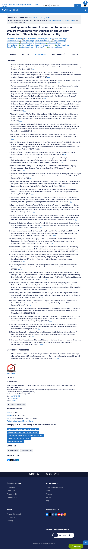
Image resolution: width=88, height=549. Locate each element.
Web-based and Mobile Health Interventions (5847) (23, 432)
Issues (48, 497)
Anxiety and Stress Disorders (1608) (19, 438)
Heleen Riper (40, 47)
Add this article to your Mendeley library (20, 421)
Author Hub (11, 487)
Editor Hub (11, 491)
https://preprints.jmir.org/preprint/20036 (61, 20)
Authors (48, 491)
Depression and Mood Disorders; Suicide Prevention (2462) (25, 435)
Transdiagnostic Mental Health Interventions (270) (23, 429)
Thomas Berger (12, 45)
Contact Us (11, 517)
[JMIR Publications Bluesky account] (47, 514)
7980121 (15, 400)
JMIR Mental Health (11, 10)
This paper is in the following (31, 425)
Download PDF (13, 450)
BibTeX (9, 415)
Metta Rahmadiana (14, 39)
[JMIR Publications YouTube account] (58, 514)
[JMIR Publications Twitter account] (50, 514)
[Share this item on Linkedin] (17, 460)
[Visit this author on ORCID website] (29, 39)
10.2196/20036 (15, 396)
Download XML (27, 450)
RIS (8, 418)
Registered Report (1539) (15, 441)
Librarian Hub (12, 497)
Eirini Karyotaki (45, 39)
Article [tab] (13, 54)
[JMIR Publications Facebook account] (53, 514)
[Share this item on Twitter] (11, 460)
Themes (49, 494)
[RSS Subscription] (64, 514)
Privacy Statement (14, 514)
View (33, 69)
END (8, 413)
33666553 (14, 398)
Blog (47, 501)
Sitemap (10, 521)
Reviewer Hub (12, 494)
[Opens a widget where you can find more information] (75, 546)
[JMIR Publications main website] (20, 5)
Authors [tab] (25, 54)
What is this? (11, 374)
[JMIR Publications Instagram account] (61, 514)
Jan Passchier (13, 43)
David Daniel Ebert (42, 41)
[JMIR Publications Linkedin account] (56, 514)
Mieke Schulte (13, 41)
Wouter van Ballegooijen (44, 45)
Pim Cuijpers (40, 43)
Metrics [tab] (74, 54)
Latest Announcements (54, 487)
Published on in (29, 17)
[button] (85, 2)
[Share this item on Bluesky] (8, 460)
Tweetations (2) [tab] (58, 54)
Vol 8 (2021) (41, 17)
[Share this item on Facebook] (14, 460)
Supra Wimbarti (12, 47)
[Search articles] (77, 5)
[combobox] (61, 5)
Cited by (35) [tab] (40, 54)
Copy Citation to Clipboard (17, 404)
